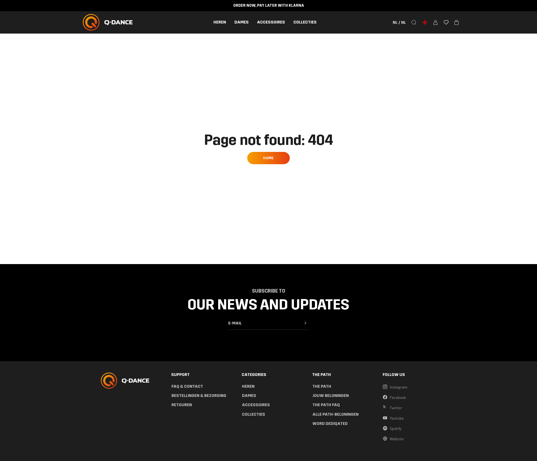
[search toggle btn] (413, 22)
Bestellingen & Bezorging (198, 395)
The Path (321, 386)
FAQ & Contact (187, 386)
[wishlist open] (446, 22)
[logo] (107, 22)
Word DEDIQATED (330, 423)
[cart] (456, 22)
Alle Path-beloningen (335, 414)
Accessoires (271, 22)
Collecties (305, 22)
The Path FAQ (326, 405)
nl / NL (399, 22)
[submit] (305, 323)
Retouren (181, 405)
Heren (219, 22)
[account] (435, 22)
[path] (425, 22)
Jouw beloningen (330, 395)
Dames (241, 22)
